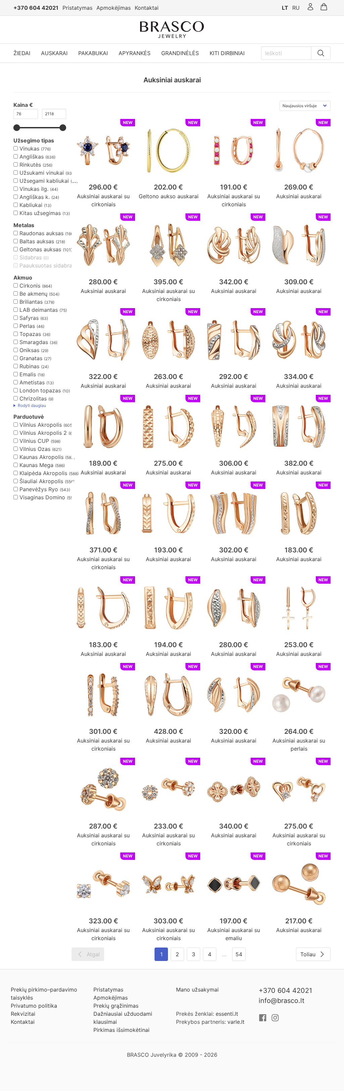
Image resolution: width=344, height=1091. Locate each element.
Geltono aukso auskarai (169, 196)
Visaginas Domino (42, 497)
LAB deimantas (38, 309)
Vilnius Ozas (35, 449)
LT (285, 7)
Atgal (93, 954)
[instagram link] (275, 1019)
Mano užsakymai (197, 989)
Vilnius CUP (34, 440)
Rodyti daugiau (32, 405)
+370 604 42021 (35, 7)
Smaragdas (34, 342)
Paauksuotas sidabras (47, 265)
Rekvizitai (23, 1013)
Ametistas (32, 382)
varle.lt (236, 1021)
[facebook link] (263, 1019)
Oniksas (29, 350)
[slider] (16, 127)
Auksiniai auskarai (298, 196)
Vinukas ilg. (34, 188)
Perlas (27, 326)
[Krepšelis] (324, 8)
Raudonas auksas (41, 233)
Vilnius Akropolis (40, 424)
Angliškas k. (34, 197)
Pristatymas (77, 7)
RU (296, 7)
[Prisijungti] (310, 8)
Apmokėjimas (113, 7)
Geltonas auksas (40, 249)
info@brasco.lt (281, 1001)
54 (238, 954)
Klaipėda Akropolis (43, 473)
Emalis (28, 374)
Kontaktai (147, 7)
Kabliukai (31, 205)
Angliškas (31, 156)
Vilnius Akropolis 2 (43, 432)
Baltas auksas (37, 241)
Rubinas (29, 366)
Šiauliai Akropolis (41, 481)
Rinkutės (30, 164)
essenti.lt (227, 1013)
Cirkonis (30, 285)
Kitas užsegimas (40, 213)
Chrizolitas (33, 398)
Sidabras (30, 257)
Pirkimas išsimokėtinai (121, 1029)
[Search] (321, 53)
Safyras (29, 317)
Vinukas (29, 148)
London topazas (40, 390)
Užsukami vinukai (42, 172)
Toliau (307, 954)
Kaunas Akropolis (41, 457)
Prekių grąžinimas (115, 1005)
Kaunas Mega (36, 465)
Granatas (31, 358)
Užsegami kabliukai (44, 180)
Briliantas (31, 301)
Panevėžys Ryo (39, 489)
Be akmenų (33, 293)
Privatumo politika (34, 1005)
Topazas (30, 334)
